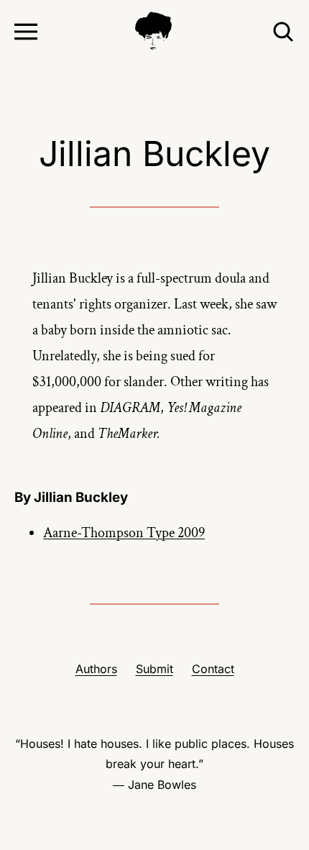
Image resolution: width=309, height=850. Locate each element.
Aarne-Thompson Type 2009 (124, 533)
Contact (213, 669)
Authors (96, 669)
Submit (154, 669)
